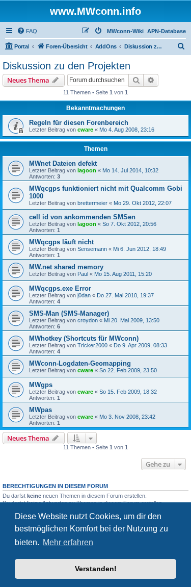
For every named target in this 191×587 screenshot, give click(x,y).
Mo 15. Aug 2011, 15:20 (123, 274)
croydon (87, 320)
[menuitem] (27, 31)
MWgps (40, 385)
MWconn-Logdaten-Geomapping (80, 363)
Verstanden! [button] (96, 569)
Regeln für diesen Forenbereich (78, 122)
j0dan (84, 295)
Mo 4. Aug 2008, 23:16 (126, 129)
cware (85, 129)
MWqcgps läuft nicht (61, 242)
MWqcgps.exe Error (60, 288)
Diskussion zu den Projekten (66, 65)
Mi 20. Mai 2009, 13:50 (131, 320)
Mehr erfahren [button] (68, 542)
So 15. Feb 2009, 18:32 (128, 392)
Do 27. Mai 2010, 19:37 (125, 295)
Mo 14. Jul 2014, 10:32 (130, 170)
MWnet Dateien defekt (63, 163)
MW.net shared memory (66, 267)
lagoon (86, 170)
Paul (82, 274)
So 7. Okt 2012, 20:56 (129, 224)
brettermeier (92, 203)
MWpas (40, 410)
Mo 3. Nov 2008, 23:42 (127, 417)
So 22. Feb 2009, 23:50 (128, 370)
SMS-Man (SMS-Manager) (69, 313)
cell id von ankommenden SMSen (82, 217)
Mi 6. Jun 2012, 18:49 (139, 249)
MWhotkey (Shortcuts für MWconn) (84, 338)
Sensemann (92, 249)
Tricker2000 (92, 345)
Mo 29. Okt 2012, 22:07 (143, 203)
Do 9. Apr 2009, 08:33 (140, 345)
